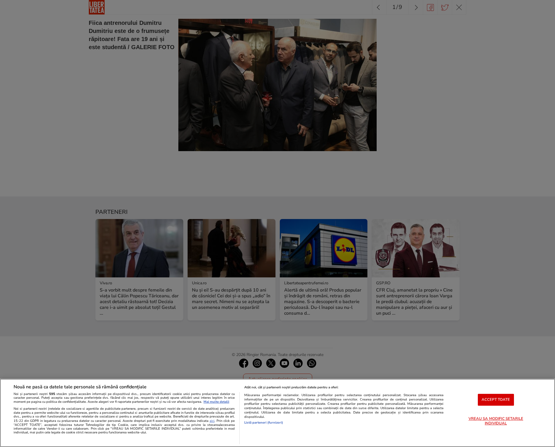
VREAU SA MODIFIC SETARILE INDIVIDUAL (496, 421)
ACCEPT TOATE (496, 399)
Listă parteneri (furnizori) (263, 422)
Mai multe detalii (216, 402)
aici (212, 421)
